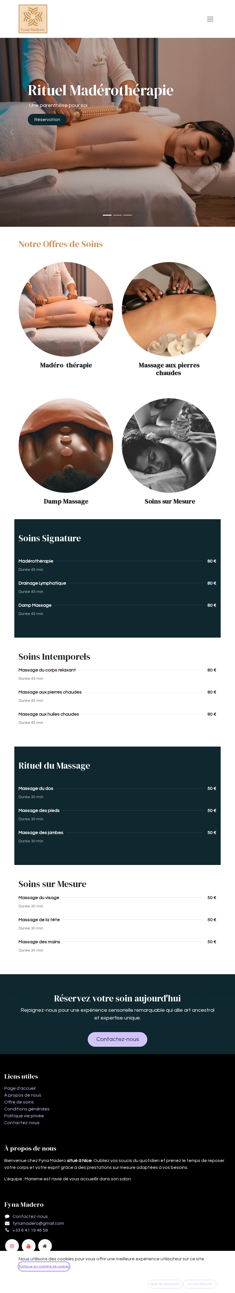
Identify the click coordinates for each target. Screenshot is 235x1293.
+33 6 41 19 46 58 (30, 1230)
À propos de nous (22, 1095)
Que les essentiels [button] (165, 1284)
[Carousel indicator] (107, 215)
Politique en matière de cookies (44, 1266)
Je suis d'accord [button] (200, 1284)
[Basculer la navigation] (210, 19)
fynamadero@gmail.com (38, 1223)
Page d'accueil (20, 1088)
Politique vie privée (24, 1116)
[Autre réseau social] (45, 1246)
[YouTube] (29, 1246)
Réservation (47, 119)
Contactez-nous (117, 1039)
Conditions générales (27, 1109)
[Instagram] (12, 1246)
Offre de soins (19, 1102)
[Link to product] (66, 309)
